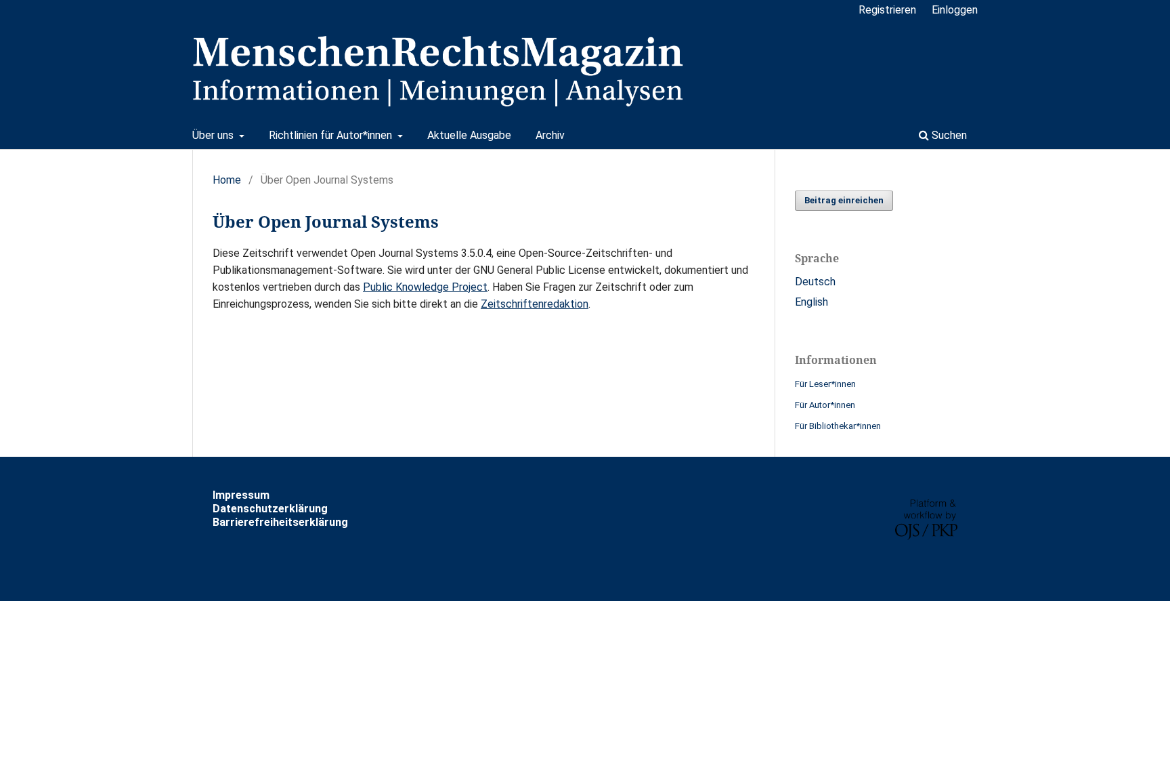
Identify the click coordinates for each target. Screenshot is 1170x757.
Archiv (550, 135)
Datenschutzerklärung (270, 508)
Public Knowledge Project (425, 287)
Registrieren (887, 9)
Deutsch (815, 281)
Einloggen (955, 9)
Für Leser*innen (825, 384)
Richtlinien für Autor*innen (332, 135)
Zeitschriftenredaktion (534, 304)
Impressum (241, 495)
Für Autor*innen (825, 405)
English (811, 301)
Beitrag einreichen (844, 200)
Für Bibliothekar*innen (838, 426)
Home (227, 179)
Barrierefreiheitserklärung (280, 522)
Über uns (214, 135)
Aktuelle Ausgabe (469, 135)
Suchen (948, 135)
